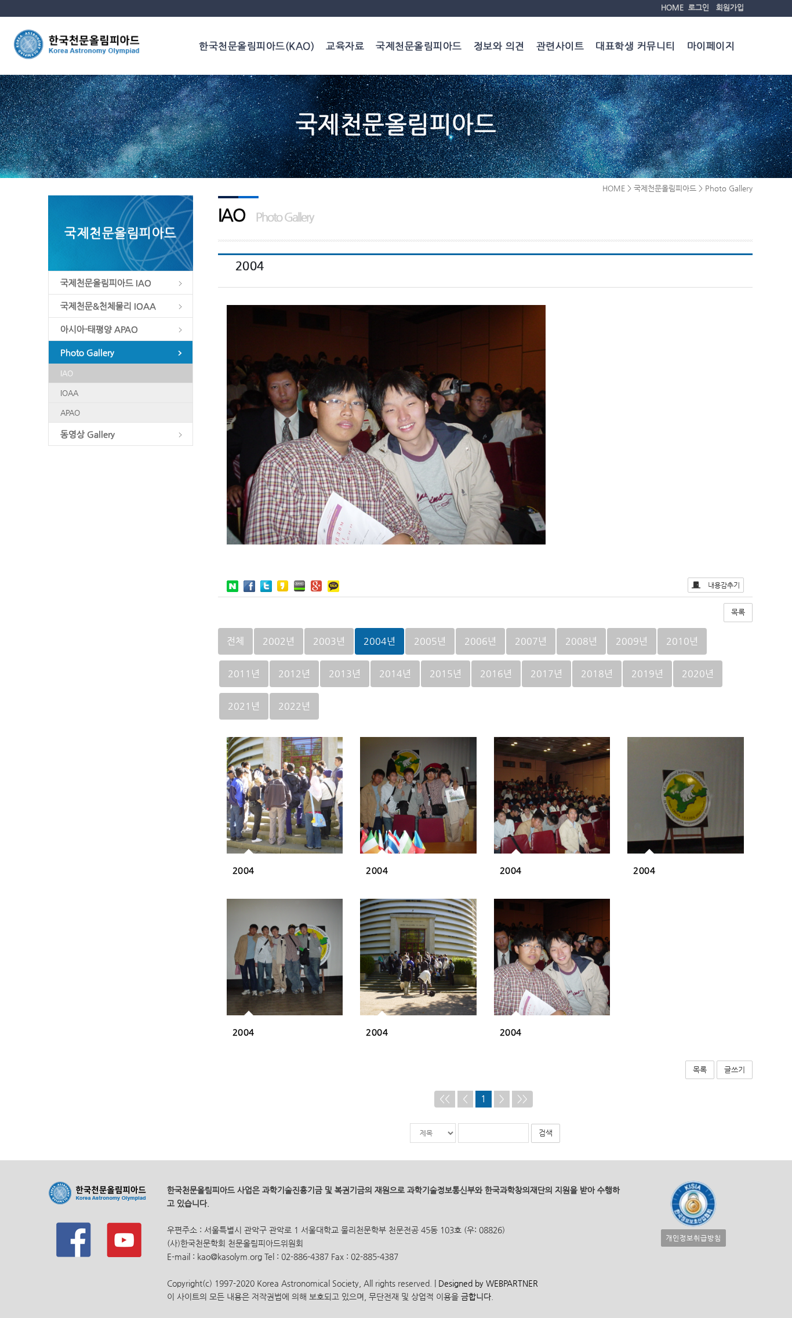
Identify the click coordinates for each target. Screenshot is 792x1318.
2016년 (496, 673)
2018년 (597, 673)
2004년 (379, 641)
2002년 (279, 641)
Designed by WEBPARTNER (487, 1283)
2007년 (531, 641)
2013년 (345, 673)
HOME (672, 7)
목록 (738, 612)
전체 (235, 641)
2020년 (698, 673)
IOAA (69, 392)
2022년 (294, 705)
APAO (70, 412)
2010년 (682, 641)
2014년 (395, 673)
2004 (243, 870)
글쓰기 (734, 1069)
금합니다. (477, 1296)
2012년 (294, 673)
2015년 (446, 673)
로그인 (698, 7)
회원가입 (730, 7)
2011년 (244, 673)
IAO (66, 373)
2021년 (244, 705)
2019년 (647, 673)
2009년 (632, 641)
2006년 (480, 641)
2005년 (430, 641)
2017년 (546, 673)
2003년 (329, 641)
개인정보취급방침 (693, 1238)
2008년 (581, 641)
